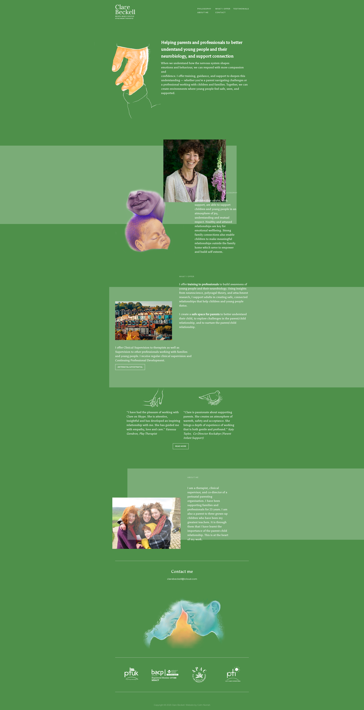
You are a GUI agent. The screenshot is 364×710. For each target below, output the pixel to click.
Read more (180, 446)
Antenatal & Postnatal (130, 367)
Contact (220, 12)
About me (202, 12)
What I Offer (222, 9)
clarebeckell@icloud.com (182, 579)
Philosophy (204, 9)
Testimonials (241, 9)
